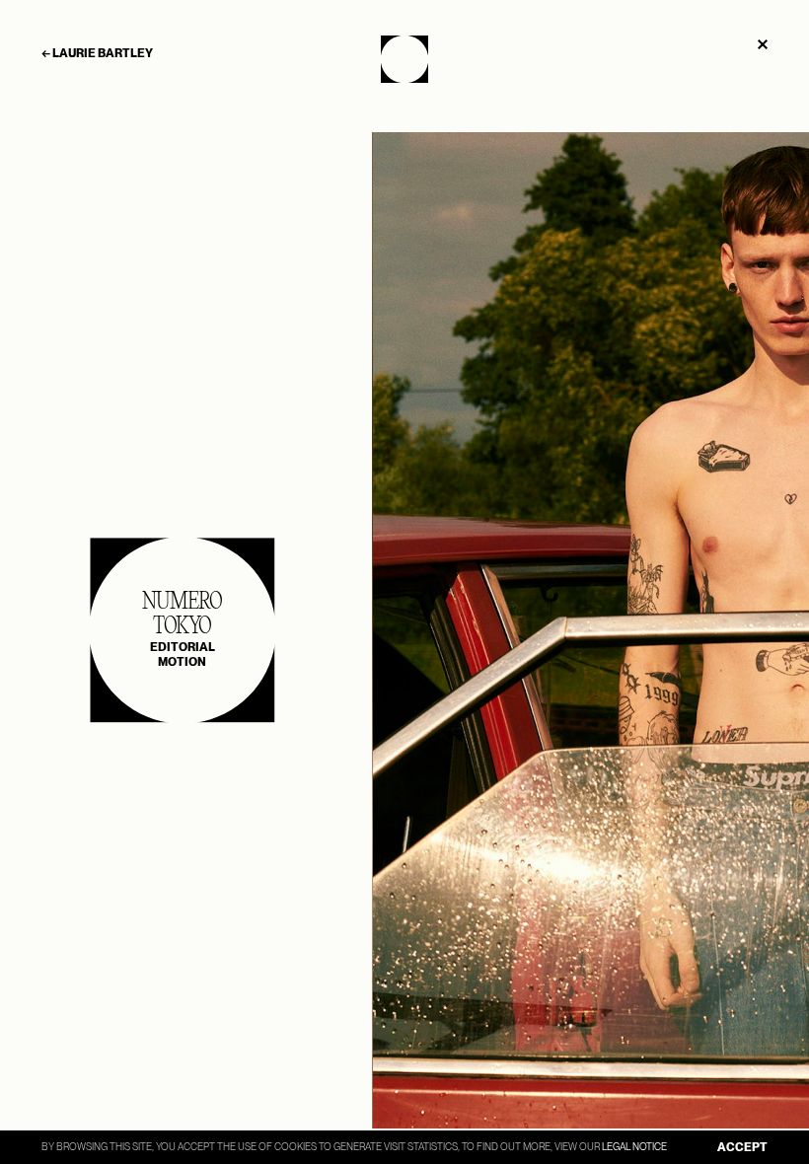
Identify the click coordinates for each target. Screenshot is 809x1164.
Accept (742, 1147)
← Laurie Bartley (97, 53)
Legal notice (634, 1146)
